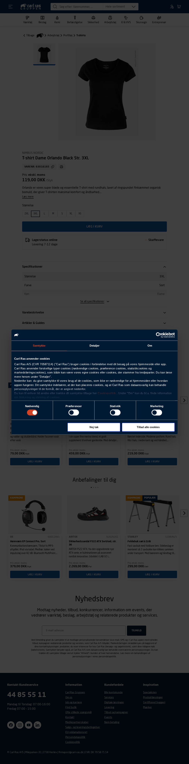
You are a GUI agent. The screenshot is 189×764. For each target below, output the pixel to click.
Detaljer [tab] (95, 345)
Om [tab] (149, 345)
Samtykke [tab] (39, 345)
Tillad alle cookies (148, 427)
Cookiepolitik (107, 393)
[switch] (73, 413)
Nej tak (94, 427)
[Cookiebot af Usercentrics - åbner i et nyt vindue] (158, 335)
